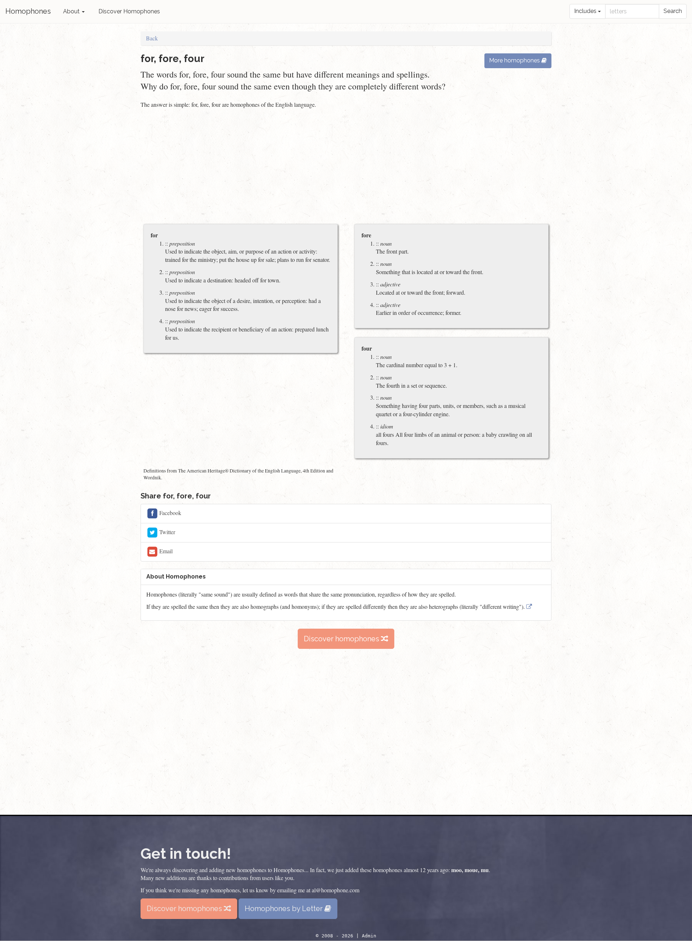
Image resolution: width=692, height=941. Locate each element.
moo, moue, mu (470, 870)
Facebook (169, 512)
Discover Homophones (129, 11)
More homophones (515, 60)
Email (165, 551)
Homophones (28, 11)
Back (152, 38)
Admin (369, 935)
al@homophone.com (335, 890)
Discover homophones (342, 638)
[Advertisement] (346, 166)
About (72, 11)
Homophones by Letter (284, 908)
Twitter (166, 532)
